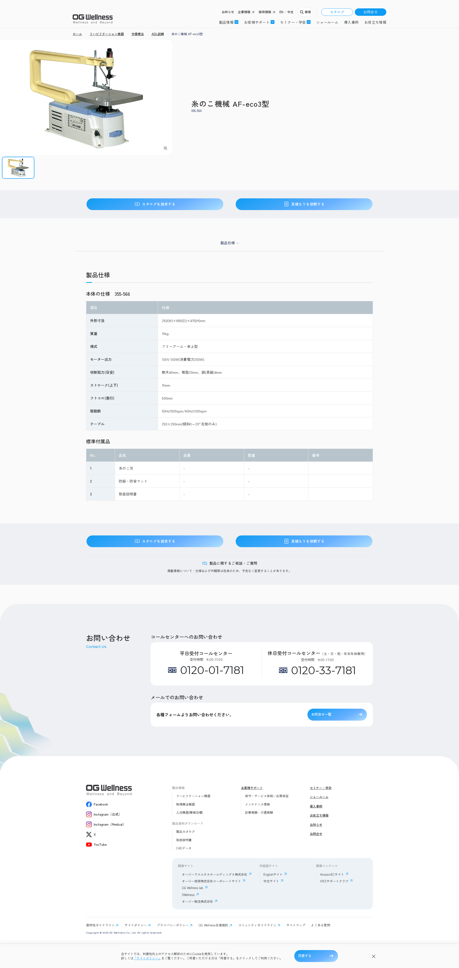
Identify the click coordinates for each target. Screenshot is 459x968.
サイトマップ (296, 925)
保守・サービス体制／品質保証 (267, 796)
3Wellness (188, 894)
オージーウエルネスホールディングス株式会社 (214, 874)
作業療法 (137, 34)
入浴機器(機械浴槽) (189, 812)
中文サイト (271, 881)
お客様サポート (257, 22)
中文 (290, 12)
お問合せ (370, 11)
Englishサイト (273, 874)
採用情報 (265, 12)
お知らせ (228, 12)
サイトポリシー (136, 925)
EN (281, 12)
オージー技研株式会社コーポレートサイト (211, 881)
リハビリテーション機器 (193, 796)
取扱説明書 (184, 840)
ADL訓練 (158, 34)
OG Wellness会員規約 (213, 925)
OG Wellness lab (192, 887)
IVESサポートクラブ (334, 881)
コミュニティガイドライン (257, 925)
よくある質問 (320, 925)
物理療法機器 (185, 804)
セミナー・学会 (321, 788)
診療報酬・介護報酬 (259, 812)
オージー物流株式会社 (197, 901)
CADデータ (183, 848)
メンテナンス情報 (257, 804)
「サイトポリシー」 (147, 958)
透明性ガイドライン (100, 925)
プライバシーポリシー (173, 925)
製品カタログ (185, 831)
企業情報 (244, 12)
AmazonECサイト (332, 874)
